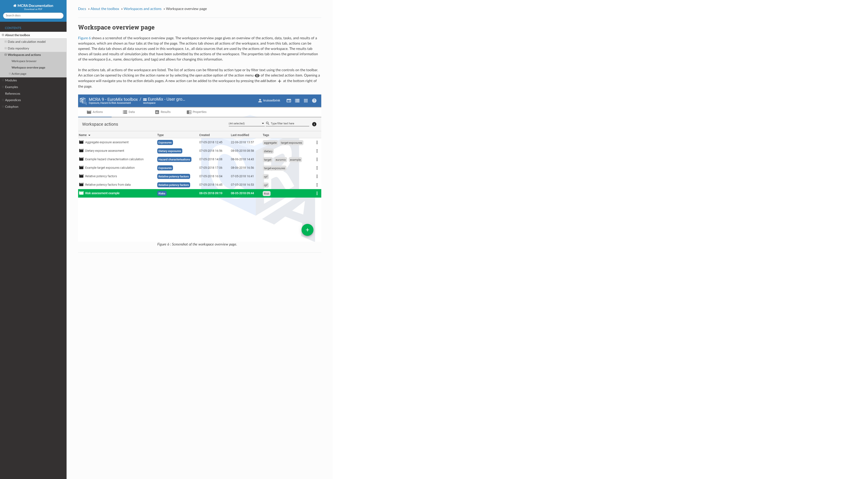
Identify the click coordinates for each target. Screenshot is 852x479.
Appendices (13, 100)
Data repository (18, 48)
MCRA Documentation (35, 6)
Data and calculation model (26, 41)
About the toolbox (17, 35)
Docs (82, 9)
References (12, 93)
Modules (11, 80)
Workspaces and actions (24, 55)
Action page (19, 74)
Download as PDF (33, 9)
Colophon (11, 106)
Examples (11, 87)
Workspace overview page (28, 67)
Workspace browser (24, 61)
